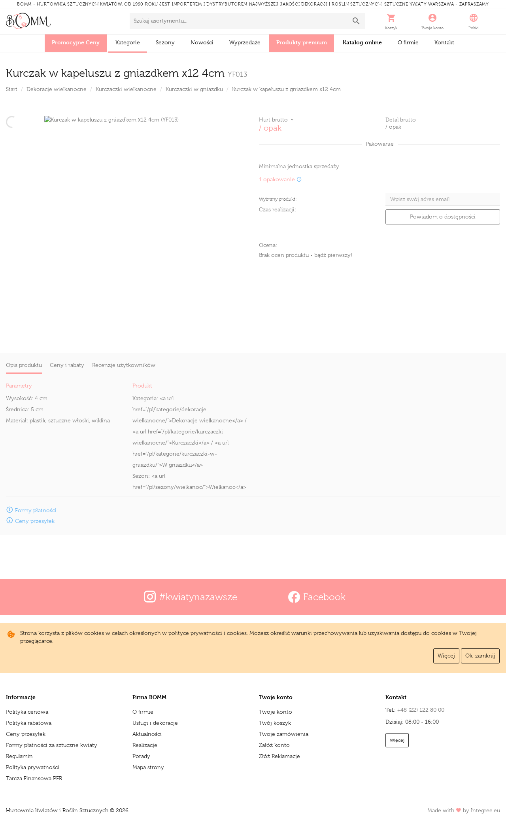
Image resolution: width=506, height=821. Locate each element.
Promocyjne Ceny (76, 42)
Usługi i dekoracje (155, 723)
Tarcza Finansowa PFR (34, 778)
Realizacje (144, 745)
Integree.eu (485, 810)
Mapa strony (148, 767)
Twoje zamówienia (283, 734)
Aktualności (147, 734)
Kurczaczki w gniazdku (194, 89)
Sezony (165, 42)
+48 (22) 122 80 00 (420, 710)
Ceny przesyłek (25, 734)
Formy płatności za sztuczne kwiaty (51, 745)
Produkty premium (301, 42)
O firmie (408, 42)
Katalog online (362, 42)
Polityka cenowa (27, 712)
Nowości (202, 42)
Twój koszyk (275, 723)
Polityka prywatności (32, 767)
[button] (391, 21)
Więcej (446, 655)
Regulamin (19, 756)
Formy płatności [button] (36, 510)
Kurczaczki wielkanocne (126, 89)
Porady (141, 756)
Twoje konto (275, 712)
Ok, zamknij (480, 655)
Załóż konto (274, 745)
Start (11, 89)
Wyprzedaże (245, 42)
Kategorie (127, 42)
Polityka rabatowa (28, 723)
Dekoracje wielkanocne (56, 89)
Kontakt (444, 42)
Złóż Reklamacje (279, 756)
